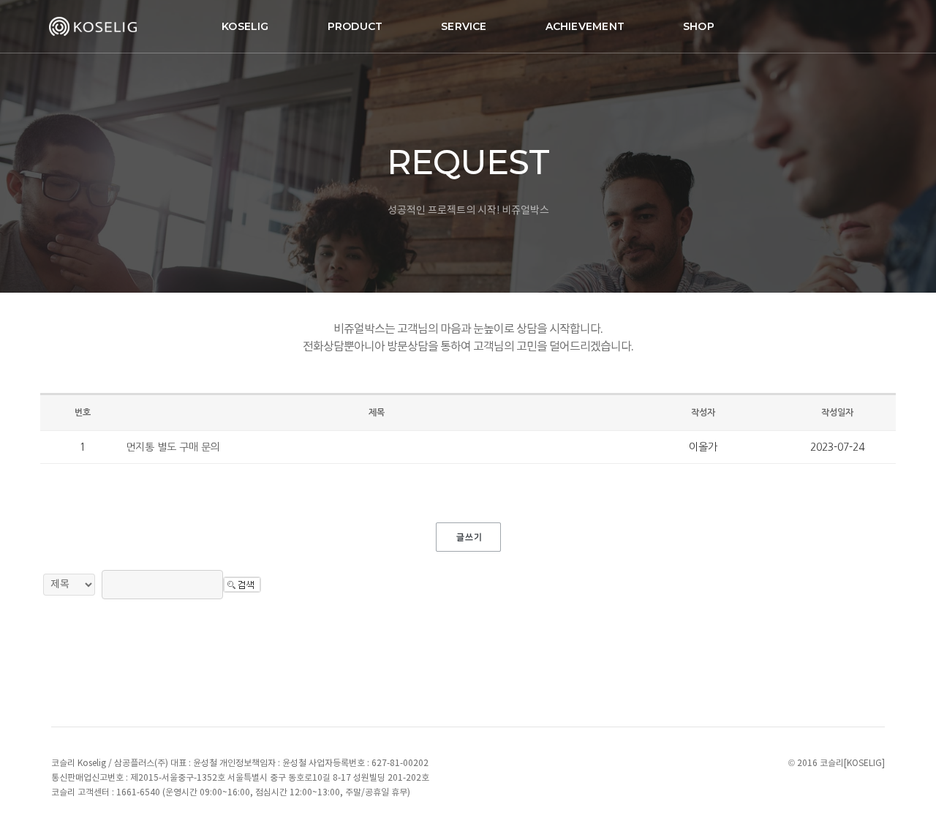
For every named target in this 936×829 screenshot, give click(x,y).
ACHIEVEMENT (585, 26)
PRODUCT (355, 26)
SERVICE (463, 26)
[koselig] (95, 26)
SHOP (698, 26)
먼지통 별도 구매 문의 (173, 447)
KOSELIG (245, 26)
